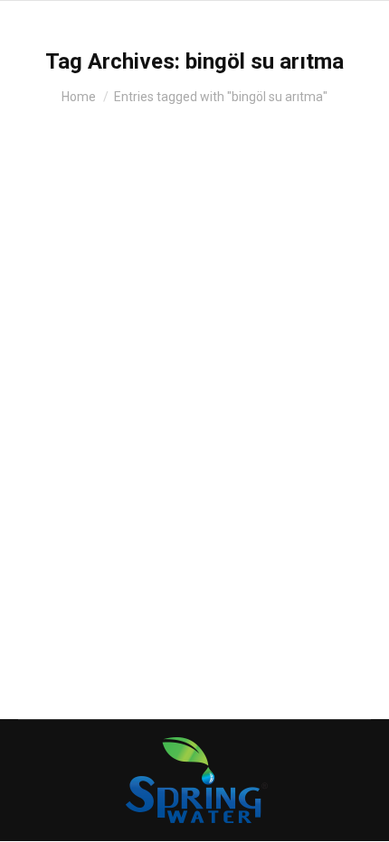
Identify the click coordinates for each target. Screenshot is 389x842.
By (151, 416)
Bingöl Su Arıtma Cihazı (138, 385)
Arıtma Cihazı (76, 416)
